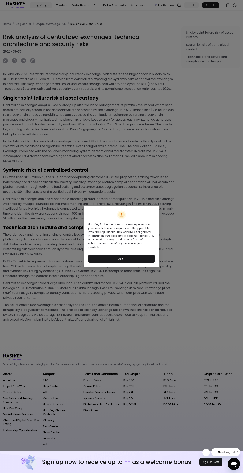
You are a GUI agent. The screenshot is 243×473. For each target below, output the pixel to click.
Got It (121, 259)
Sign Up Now (210, 462)
